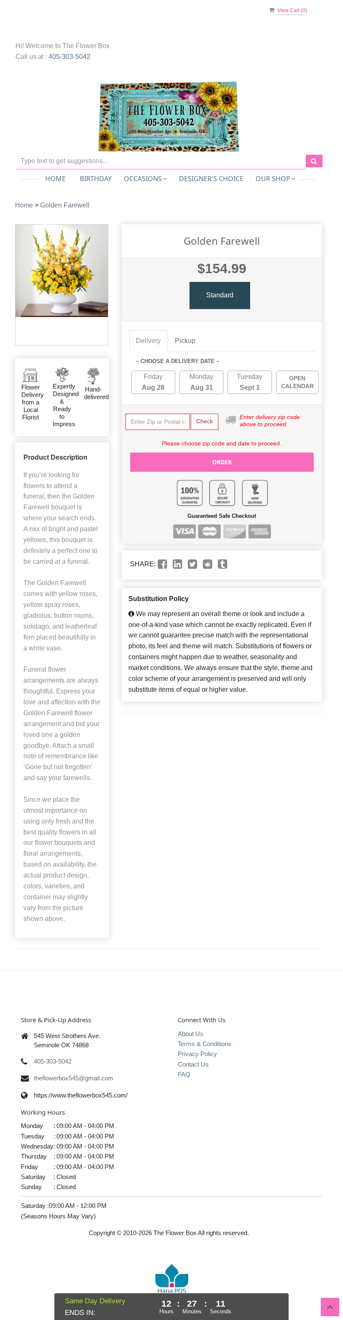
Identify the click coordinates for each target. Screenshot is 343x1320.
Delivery (148, 340)
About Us (190, 1033)
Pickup (185, 340)
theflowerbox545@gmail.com (73, 1078)
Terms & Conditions (204, 1043)
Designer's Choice (211, 178)
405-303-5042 (69, 56)
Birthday (96, 178)
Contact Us (193, 1064)
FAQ (184, 1074)
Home (55, 178)
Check (204, 421)
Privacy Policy (197, 1053)
